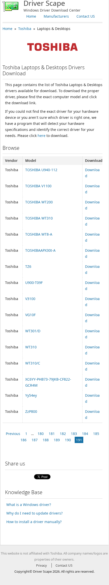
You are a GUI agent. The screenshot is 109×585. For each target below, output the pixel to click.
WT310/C (32, 363)
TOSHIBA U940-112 (41, 169)
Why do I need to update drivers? (34, 513)
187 (35, 439)
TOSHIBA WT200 (39, 202)
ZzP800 (31, 411)
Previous (13, 433)
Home (31, 16)
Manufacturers (56, 16)
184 (85, 433)
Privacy (41, 565)
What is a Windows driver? (28, 504)
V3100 (30, 298)
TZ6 (28, 266)
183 (74, 433)
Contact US (85, 16)
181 (52, 433)
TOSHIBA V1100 (38, 186)
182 (63, 433)
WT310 (31, 347)
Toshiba (24, 28)
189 (57, 439)
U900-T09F (34, 282)
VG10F (30, 314)
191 (79, 439)
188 (46, 439)
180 (41, 433)
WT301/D (32, 330)
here (41, 135)
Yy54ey (31, 395)
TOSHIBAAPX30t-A (40, 250)
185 (96, 433)
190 (68, 439)
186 (23, 439)
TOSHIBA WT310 (39, 218)
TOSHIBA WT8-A (38, 234)
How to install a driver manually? (34, 521)
